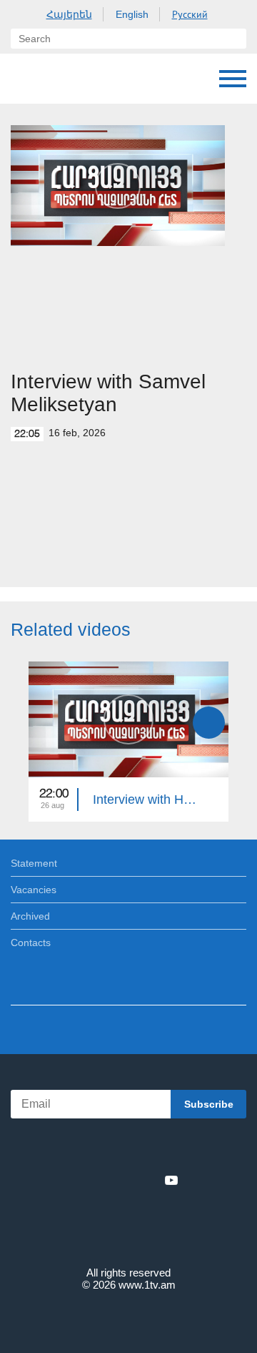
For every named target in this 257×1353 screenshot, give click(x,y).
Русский (190, 14)
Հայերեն (69, 14)
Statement (34, 863)
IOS (89, 1148)
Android (169, 1148)
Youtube (171, 1180)
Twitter (99, 1180)
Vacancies (33, 889)
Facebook (79, 1180)
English (132, 14)
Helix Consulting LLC (128, 1318)
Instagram (147, 1180)
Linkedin (123, 1180)
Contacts (31, 942)
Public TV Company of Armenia (25, 78)
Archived (30, 916)
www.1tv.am (147, 1285)
